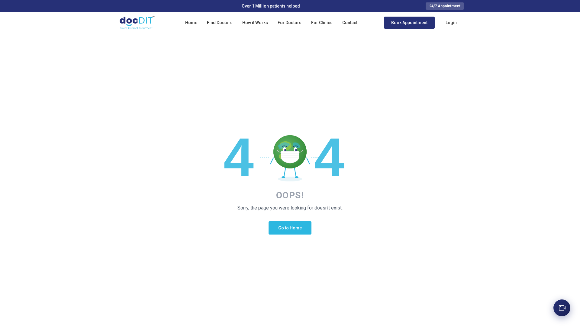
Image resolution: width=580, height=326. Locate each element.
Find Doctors (220, 22)
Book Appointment (409, 22)
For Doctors (289, 22)
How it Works (255, 22)
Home (191, 22)
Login (451, 22)
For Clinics (322, 22)
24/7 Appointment (444, 6)
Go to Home (290, 227)
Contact (349, 22)
